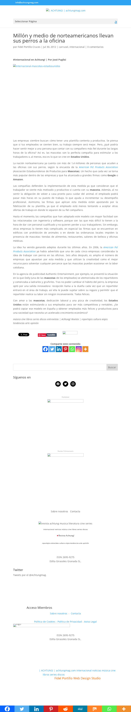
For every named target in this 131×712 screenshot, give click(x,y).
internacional (77, 46)
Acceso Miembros (39, 608)
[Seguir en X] (23, 603)
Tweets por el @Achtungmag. (30, 575)
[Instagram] (79, 349)
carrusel (63, 46)
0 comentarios (95, 46)
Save (43, 335)
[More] (85, 349)
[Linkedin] (59, 349)
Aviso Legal (90, 621)
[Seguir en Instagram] (31, 603)
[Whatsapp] (72, 349)
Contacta (75, 511)
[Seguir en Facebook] (16, 603)
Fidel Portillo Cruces (29, 46)
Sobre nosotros (60, 511)
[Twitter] (52, 349)
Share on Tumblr (51, 335)
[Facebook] (45, 349)
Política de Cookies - (45, 621)
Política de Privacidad (69, 621)
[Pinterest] (65, 349)
